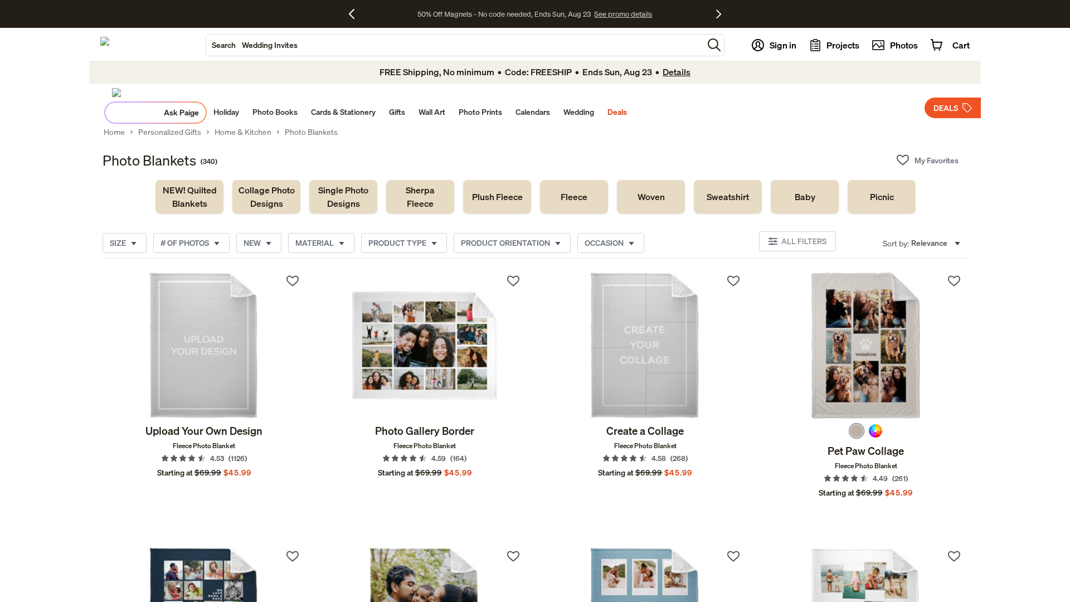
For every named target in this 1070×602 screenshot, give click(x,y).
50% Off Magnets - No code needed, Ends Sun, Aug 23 (504, 14)
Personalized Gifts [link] (169, 132)
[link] (189, 196)
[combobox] (455, 45)
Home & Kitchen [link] (243, 132)
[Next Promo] (718, 13)
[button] (714, 45)
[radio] (856, 431)
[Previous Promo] (356, 14)
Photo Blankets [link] (311, 132)
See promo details (623, 14)
